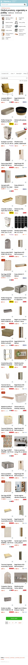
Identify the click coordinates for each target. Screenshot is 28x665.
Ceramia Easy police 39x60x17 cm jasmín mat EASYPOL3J (6, 364)
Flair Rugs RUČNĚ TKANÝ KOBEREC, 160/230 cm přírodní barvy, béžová (6, 276)
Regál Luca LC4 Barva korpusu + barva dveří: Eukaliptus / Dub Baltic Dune (20, 610)
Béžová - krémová (5, 15)
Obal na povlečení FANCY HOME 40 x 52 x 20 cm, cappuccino (7, 475)
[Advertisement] (14, 56)
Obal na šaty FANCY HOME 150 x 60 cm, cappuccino (6, 165)
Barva (18, 73)
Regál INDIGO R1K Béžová (19, 99)
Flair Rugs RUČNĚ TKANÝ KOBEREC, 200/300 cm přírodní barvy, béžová (6, 498)
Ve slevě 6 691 (5, 73)
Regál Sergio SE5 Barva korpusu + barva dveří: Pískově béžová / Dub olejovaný (20, 477)
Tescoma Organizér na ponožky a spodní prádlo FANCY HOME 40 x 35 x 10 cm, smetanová (7, 568)
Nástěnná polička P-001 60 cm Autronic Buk (6, 408)
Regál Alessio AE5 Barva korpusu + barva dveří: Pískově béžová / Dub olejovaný (20, 256)
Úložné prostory (6, 8)
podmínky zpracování (19, 657)
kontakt (2, 659)
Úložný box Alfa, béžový (18, 209)
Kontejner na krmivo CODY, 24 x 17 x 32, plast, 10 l (7, 232)
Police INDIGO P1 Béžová (19, 275)
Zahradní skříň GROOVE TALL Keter (6, 186)
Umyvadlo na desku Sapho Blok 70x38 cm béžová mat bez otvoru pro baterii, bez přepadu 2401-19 (7, 212)
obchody (7, 657)
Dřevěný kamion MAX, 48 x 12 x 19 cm (20, 231)
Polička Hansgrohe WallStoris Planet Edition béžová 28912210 (6, 122)
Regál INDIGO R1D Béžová (19, 342)
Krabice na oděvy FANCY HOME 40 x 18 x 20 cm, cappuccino (7, 610)
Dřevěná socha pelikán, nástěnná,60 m (20, 143)
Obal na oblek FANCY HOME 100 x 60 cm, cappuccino (7, 254)
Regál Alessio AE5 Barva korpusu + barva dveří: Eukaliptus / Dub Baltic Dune (19, 388)
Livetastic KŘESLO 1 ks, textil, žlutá (6, 99)
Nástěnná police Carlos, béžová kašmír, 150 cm (19, 588)
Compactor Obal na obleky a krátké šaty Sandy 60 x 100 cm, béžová (6, 589)
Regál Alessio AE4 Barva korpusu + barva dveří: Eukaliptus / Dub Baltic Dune (19, 568)
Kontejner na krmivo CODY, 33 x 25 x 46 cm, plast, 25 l (7, 143)
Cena (12, 73)
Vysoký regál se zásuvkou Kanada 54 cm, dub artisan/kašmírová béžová (20, 499)
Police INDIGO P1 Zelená (19, 186)
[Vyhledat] (25, 4)
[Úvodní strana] (10, 2)
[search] (11, 5)
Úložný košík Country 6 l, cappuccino (20, 298)
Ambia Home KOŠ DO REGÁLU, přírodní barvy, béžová (7, 343)
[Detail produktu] (12, 95)
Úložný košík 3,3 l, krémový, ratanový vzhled (19, 408)
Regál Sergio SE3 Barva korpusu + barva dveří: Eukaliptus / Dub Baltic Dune (19, 522)
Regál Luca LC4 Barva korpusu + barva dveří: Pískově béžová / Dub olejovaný (20, 322)
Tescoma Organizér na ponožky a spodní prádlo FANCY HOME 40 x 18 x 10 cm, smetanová (7, 522)
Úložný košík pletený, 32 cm (20, 121)
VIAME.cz (2, 657)
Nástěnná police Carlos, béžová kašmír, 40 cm (19, 364)
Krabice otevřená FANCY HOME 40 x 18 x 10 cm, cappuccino (7, 321)
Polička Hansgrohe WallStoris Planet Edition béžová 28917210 (6, 300)
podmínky (12, 657)
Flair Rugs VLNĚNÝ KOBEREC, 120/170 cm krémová (7, 452)
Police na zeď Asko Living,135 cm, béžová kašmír (20, 452)
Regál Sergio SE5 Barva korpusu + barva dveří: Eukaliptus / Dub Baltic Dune (19, 432)
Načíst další (14, 618)
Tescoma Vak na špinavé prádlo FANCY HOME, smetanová (7, 386)
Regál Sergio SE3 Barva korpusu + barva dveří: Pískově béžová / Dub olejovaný (20, 167)
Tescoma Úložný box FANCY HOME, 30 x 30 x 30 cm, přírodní (7, 430)
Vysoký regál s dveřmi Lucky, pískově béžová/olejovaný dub (20, 542)
